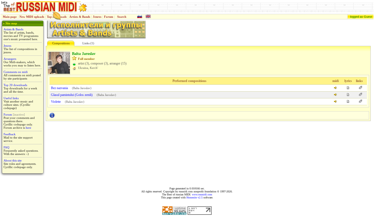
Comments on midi (16, 72)
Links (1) (88, 43)
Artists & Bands (79, 16)
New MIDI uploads (31, 16)
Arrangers (10, 58)
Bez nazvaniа (59, 88)
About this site (13, 160)
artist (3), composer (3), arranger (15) (102, 63)
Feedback (10, 134)
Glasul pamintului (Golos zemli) (72, 95)
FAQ (6, 147)
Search (121, 16)
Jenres (97, 16)
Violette (56, 102)
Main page (10, 16)
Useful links (11, 98)
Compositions (61, 43)
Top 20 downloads (15, 85)
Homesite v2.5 (194, 197)
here (28, 127)
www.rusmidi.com (202, 194)
